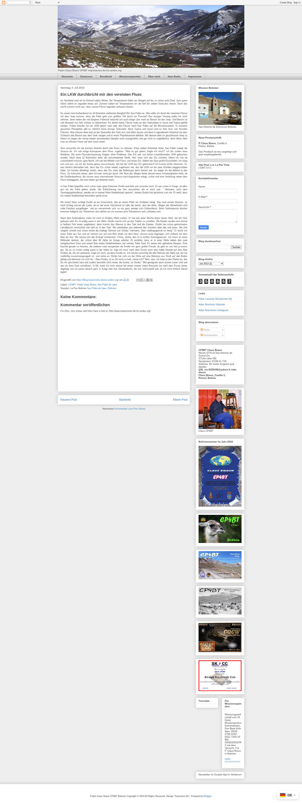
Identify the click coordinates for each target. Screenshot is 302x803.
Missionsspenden (130, 76)
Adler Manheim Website (212, 304)
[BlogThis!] (141, 280)
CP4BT (72, 284)
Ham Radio (174, 76)
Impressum (194, 76)
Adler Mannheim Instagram (214, 310)
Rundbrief (106, 76)
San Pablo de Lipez (107, 284)
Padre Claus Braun (86, 284)
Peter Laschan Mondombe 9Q (215, 298)
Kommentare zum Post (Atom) (129, 408)
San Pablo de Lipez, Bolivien (101, 288)
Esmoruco (86, 76)
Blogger (207, 796)
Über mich (154, 76)
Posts (206, 329)
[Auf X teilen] (144, 280)
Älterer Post (180, 399)
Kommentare (210, 335)
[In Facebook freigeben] (148, 280)
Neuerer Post (68, 399)
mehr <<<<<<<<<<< (232, 760)
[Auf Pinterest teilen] (151, 280)
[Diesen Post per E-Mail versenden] (138, 280)
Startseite (67, 76)
